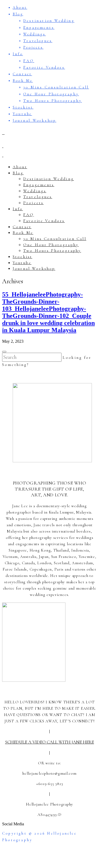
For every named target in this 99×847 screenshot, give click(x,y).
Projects (33, 47)
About (20, 7)
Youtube (22, 114)
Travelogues (37, 41)
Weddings (34, 34)
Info (18, 54)
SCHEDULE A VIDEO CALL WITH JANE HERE (49, 742)
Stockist (23, 107)
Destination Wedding (48, 20)
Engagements (38, 27)
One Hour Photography (51, 94)
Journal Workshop (34, 120)
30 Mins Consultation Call (56, 87)
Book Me (23, 80)
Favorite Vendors (44, 67)
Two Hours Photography (52, 100)
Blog (18, 14)
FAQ (28, 61)
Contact (22, 74)
